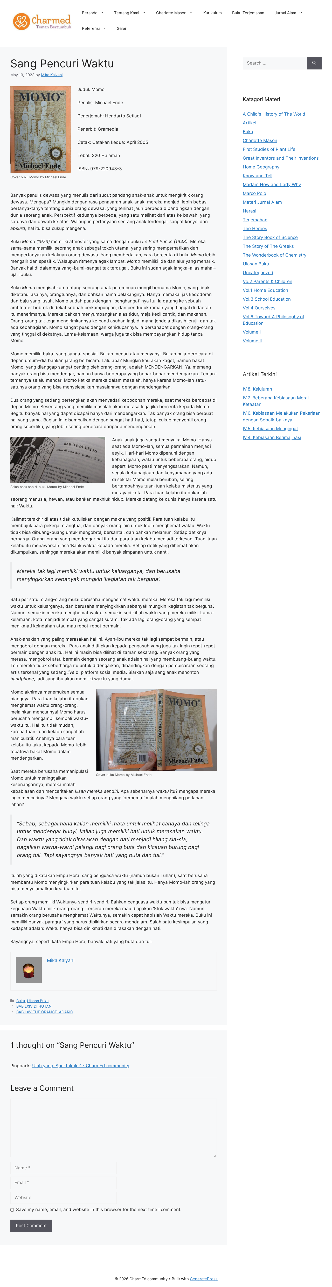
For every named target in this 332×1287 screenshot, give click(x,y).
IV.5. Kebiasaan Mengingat (270, 428)
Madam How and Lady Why (272, 184)
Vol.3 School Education (267, 299)
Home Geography (261, 166)
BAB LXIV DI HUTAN (34, 1006)
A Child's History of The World (274, 114)
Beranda (89, 12)
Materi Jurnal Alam (262, 202)
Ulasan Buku (38, 1001)
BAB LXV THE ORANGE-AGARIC (44, 1012)
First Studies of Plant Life (269, 149)
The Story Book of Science (270, 237)
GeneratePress (204, 1278)
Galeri (122, 28)
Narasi (249, 211)
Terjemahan (255, 219)
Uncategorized (258, 272)
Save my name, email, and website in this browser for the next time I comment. (99, 1209)
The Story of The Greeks (268, 246)
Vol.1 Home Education (265, 290)
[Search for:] (275, 63)
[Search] (314, 63)
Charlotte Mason (171, 12)
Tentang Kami (126, 12)
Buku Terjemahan (248, 12)
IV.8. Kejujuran (257, 389)
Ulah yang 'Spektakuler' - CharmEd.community (80, 1065)
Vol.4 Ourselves (259, 307)
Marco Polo (254, 193)
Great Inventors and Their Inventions (281, 158)
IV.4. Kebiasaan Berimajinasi (272, 437)
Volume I (252, 332)
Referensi (91, 28)
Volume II (252, 340)
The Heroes (255, 228)
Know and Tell (257, 175)
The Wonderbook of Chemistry (274, 255)
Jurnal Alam (285, 12)
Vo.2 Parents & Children (267, 281)
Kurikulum (212, 12)
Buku (20, 1001)
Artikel (249, 122)
